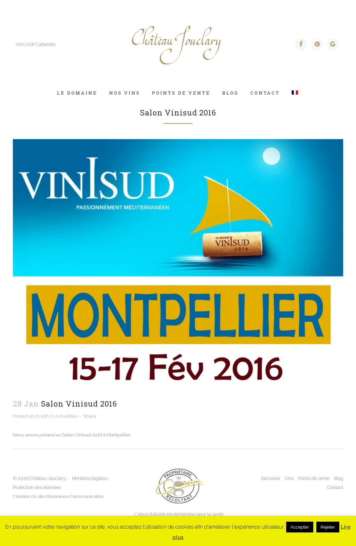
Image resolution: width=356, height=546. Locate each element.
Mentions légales (89, 478)
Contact (335, 487)
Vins (288, 478)
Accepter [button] (299, 527)
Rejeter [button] (328, 527)
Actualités (66, 416)
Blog (338, 478)
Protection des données (37, 487)
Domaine (270, 478)
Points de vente (313, 478)
